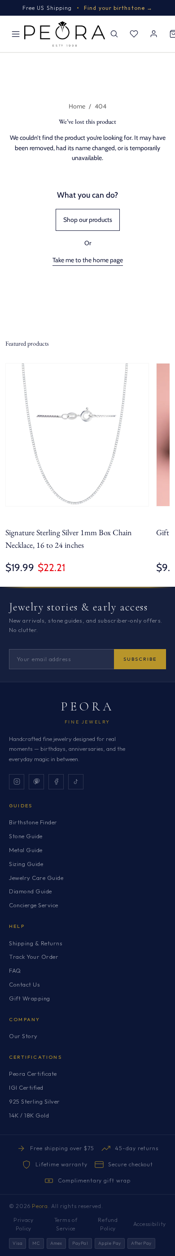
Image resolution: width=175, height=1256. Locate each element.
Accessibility (149, 1224)
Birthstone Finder (33, 822)
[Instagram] (16, 781)
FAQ (15, 970)
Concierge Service (33, 905)
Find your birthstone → (118, 7)
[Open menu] (15, 34)
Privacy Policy (23, 1224)
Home (77, 106)
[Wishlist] (134, 34)
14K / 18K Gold (29, 1115)
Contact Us (24, 984)
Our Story (23, 1035)
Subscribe (140, 659)
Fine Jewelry (87, 722)
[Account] (153, 34)
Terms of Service (66, 1224)
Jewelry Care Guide (36, 877)
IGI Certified (26, 1087)
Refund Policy (108, 1224)
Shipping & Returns (35, 943)
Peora (88, 706)
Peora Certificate (33, 1073)
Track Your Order (33, 956)
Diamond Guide (30, 891)
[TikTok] (75, 781)
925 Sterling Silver (34, 1101)
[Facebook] (56, 781)
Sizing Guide (26, 863)
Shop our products (87, 220)
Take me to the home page (87, 260)
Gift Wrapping (29, 998)
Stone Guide (26, 836)
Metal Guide (26, 849)
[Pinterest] (36, 781)
